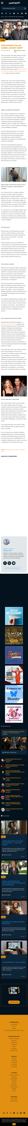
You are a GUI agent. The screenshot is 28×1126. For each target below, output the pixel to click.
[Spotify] (22, 13)
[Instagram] (2, 13)
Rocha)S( (14, 1083)
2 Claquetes (14, 1060)
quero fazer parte (14, 1002)
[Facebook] (6, 13)
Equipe (14, 1026)
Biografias (14, 1044)
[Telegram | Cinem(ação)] (14, 615)
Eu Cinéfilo (14, 1081)
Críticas (14, 1056)
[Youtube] (26, 13)
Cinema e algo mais (14, 1075)
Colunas (14, 1073)
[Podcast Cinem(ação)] (14, 674)
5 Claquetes (14, 1066)
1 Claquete (14, 1058)
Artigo (6, 16)
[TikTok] (18, 13)
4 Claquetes (14, 1064)
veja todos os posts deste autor (12, 568)
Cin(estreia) (14, 1077)
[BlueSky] (14, 13)
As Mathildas (14, 1042)
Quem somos (14, 1024)
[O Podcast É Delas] (14, 713)
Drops (14, 1046)
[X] (10, 13)
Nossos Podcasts (14, 1036)
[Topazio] (14, 655)
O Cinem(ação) (14, 1022)
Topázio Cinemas (14, 1101)
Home (2, 16)
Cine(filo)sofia (14, 1086)
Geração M (14, 1040)
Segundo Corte (14, 1050)
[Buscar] (25, 8)
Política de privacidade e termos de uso (14, 1030)
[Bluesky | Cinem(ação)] (14, 694)
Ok (14, 1124)
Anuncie (14, 1028)
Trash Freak (14, 1085)
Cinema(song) (14, 1079)
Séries (14, 1090)
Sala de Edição (14, 1099)
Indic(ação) (14, 1048)
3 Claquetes (14, 1062)
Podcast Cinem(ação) (14, 1038)
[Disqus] (14, 476)
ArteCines (14, 1089)
